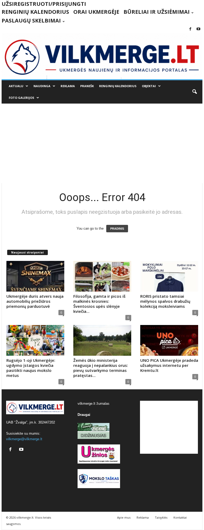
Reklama (68, 86)
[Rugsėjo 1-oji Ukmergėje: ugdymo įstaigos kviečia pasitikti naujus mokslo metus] (35, 340)
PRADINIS (117, 228)
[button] (194, 92)
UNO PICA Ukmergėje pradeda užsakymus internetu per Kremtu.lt (169, 365)
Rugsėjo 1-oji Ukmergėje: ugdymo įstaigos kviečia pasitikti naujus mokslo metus (30, 368)
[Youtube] (198, 29)
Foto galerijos (21, 98)
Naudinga (41, 86)
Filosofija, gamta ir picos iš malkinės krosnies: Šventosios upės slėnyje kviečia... (99, 303)
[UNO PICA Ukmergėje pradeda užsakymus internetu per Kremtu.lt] (169, 340)
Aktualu (16, 86)
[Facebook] (190, 29)
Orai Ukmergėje (96, 11)
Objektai (149, 86)
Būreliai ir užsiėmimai (157, 11)
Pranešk (87, 86)
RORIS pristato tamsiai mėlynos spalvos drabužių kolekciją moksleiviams (165, 301)
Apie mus (123, 517)
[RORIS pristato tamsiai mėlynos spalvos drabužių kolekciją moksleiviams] (169, 276)
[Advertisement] (102, 143)
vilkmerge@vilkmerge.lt (24, 439)
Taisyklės (161, 517)
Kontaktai (180, 517)
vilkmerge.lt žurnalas (93, 404)
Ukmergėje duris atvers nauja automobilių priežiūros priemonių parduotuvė (34, 301)
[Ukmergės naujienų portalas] (102, 56)
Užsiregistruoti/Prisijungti (44, 3)
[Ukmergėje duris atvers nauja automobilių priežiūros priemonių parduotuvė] (35, 276)
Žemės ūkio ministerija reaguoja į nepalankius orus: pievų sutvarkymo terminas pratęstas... (100, 368)
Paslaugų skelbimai (31, 20)
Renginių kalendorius (35, 11)
